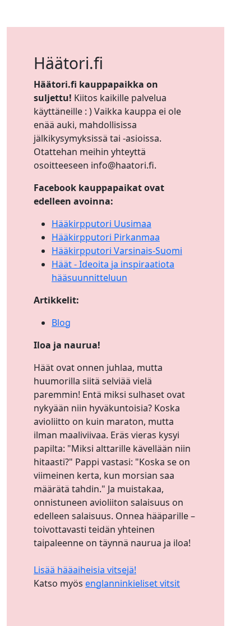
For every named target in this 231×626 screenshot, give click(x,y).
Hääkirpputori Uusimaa (101, 223)
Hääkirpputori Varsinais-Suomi (117, 250)
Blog (61, 322)
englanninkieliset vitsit (132, 583)
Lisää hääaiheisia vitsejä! (85, 570)
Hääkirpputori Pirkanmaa (106, 237)
